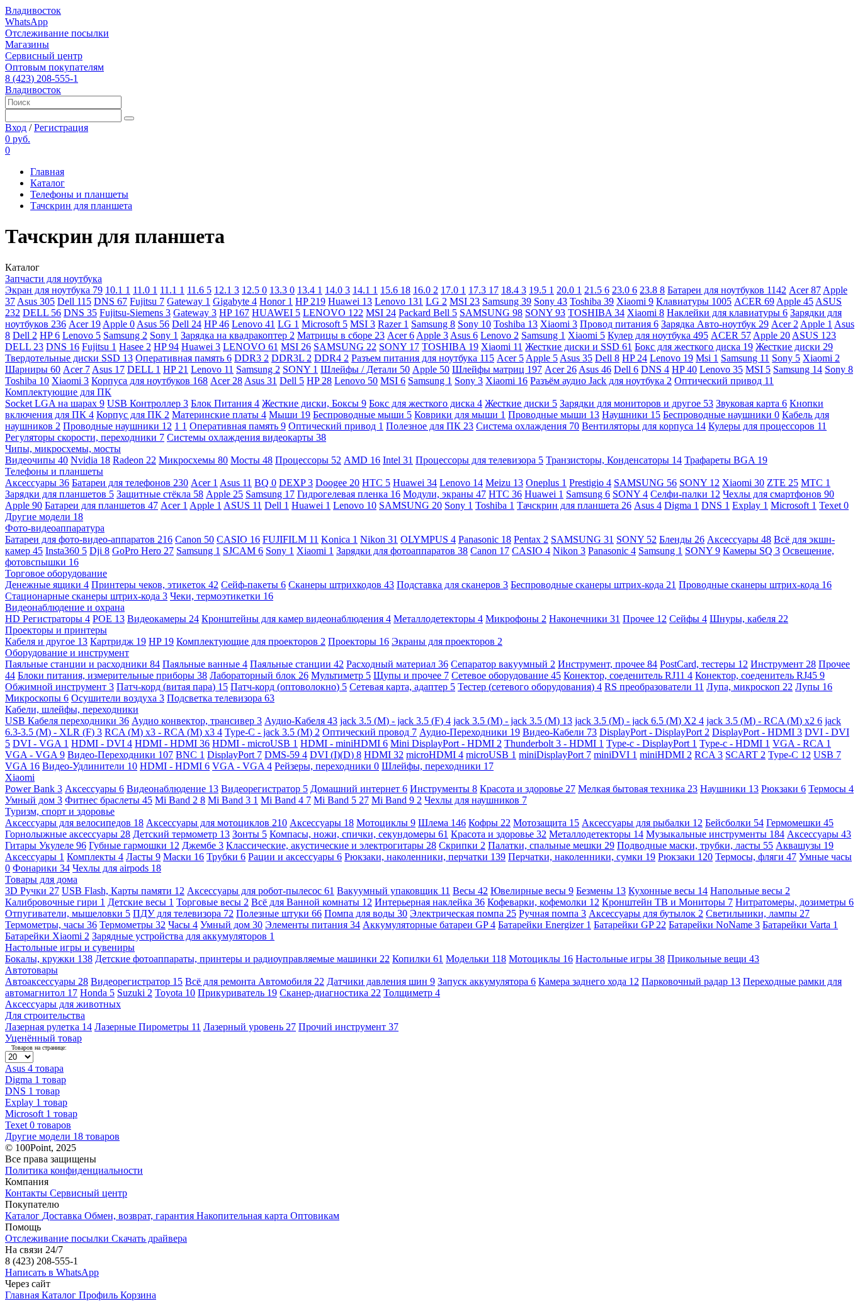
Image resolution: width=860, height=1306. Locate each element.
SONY (545, 312)
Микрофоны (515, 618)
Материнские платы (219, 414)
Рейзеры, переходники (326, 766)
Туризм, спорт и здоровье (60, 811)
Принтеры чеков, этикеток (154, 584)
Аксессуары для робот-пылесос (260, 890)
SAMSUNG (491, 312)
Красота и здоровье (527, 788)
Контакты (27, 1193)
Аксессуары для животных (63, 1004)
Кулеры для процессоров (767, 426)
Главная (47, 171)
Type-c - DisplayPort (651, 743)
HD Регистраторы (47, 618)
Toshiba (592, 301)
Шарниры (32, 369)
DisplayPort (234, 754)
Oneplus (546, 482)
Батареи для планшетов (101, 505)
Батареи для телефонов (130, 482)
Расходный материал (397, 664)
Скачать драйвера (149, 1238)
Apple (794, 301)
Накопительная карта (243, 1215)
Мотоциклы (386, 822)
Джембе (202, 845)
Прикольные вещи (713, 958)
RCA (708, 754)
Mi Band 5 (341, 800)
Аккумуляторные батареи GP (429, 924)
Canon (194, 539)
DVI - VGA (41, 743)
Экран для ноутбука (54, 290)
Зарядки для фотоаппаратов (402, 550)
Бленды (681, 539)
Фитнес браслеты (108, 800)
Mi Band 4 (286, 800)
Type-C (789, 754)
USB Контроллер (147, 403)
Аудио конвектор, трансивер (197, 720)
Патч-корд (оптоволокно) (288, 686)
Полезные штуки (279, 913)
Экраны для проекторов (447, 641)
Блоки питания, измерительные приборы (112, 675)
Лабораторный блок (259, 675)
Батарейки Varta (800, 924)
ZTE (782, 482)
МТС (815, 482)
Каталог (47, 183)
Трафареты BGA (725, 460)
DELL (42, 312)
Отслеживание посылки (57, 33)
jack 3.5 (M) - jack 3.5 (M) (512, 720)
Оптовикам (314, 1215)
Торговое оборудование (56, 573)
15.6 (395, 290)
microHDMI (434, 754)
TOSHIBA (596, 312)
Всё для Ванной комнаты (311, 902)
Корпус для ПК (132, 414)
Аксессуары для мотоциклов (216, 822)
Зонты (249, 834)
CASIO (238, 539)
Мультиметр (341, 675)
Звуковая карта (751, 403)
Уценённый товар (43, 1038)
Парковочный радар (691, 981)
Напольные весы (750, 890)
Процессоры (308, 460)
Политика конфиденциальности (74, 1170)
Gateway (188, 301)
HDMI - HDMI (172, 743)
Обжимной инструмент (59, 686)
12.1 (226, 290)
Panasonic (484, 539)
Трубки (226, 856)
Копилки (417, 958)
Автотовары (31, 970)
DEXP (296, 482)
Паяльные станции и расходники (82, 664)
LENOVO (333, 312)
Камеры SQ (751, 550)
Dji (99, 550)
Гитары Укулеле (45, 845)
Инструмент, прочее (607, 664)
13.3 (282, 290)
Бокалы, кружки (49, 958)
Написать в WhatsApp (52, 1272)
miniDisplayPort (555, 754)
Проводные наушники (117, 426)
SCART (745, 754)
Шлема (442, 822)
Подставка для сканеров (452, 584)
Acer (805, 290)
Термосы (831, 788)
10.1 (117, 290)
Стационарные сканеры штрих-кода (86, 596)
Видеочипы (36, 460)
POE (109, 618)
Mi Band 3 (233, 800)
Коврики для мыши (460, 414)
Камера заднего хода (588, 981)
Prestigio (590, 482)
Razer (393, 324)
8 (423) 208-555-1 (41, 78)
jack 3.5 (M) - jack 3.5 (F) (395, 720)
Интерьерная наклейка (430, 902)
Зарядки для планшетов (59, 494)
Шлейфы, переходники (438, 766)
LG (436, 301)
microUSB (491, 754)
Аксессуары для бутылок (646, 913)
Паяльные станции (297, 664)
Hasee (135, 346)
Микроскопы (37, 698)
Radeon (134, 460)
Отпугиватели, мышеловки (67, 913)
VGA (22, 766)
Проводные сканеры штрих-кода (755, 584)
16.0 (425, 290)
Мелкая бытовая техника (638, 788)
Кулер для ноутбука (658, 335)
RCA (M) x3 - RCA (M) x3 (163, 732)
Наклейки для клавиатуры (727, 312)
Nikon (379, 539)
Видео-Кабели (560, 732)
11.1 (172, 290)
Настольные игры (620, 958)
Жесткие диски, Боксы (314, 403)
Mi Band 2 (180, 800)
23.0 (624, 290)
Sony (550, 301)
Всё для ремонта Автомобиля (254, 981)
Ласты (143, 856)
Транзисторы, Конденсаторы (614, 460)
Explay (750, 505)
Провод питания (619, 324)
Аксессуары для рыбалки (642, 822)
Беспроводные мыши (362, 414)
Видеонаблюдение (172, 788)
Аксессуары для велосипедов (74, 822)
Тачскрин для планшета (81, 205)
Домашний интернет (358, 788)
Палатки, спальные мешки (551, 845)
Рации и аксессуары (295, 856)
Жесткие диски (794, 346)
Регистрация (61, 127)
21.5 (596, 290)
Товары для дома (41, 879)
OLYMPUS (428, 539)
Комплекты (95, 856)
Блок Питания (225, 403)
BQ (265, 482)
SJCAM (243, 550)
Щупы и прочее (411, 675)
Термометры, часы (51, 924)
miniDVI (615, 754)
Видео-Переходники (120, 754)
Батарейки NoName (714, 924)
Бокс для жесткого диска (694, 346)
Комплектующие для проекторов (250, 641)
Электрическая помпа (463, 913)
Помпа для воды (365, 913)
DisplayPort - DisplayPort (654, 732)
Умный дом (33, 800)
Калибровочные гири (55, 902)
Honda (97, 992)
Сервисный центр (43, 55)
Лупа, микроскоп (749, 686)
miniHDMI (666, 754)
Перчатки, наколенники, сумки (581, 856)
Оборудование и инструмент (67, 652)
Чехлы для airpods (116, 868)
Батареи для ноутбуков (726, 290)
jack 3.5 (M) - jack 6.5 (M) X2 (639, 720)
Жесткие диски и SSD (578, 346)
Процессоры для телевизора (479, 460)
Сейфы (688, 618)
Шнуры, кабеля (749, 618)
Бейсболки (734, 822)
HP (310, 301)
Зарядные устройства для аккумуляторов (183, 936)
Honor (276, 301)
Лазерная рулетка (48, 1026)
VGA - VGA (35, 754)
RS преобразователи (654, 686)
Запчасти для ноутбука (53, 278)
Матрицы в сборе (341, 335)
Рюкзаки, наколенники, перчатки (425, 856)
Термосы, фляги (755, 856)
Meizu (504, 482)
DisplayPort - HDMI (757, 732)
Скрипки (462, 845)
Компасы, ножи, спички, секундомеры (358, 834)
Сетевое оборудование (506, 675)
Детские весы (141, 902)
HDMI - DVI (101, 743)
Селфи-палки (685, 494)
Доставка (63, 1215)
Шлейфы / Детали (365, 369)
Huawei (350, 301)
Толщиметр (411, 992)
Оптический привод (724, 380)
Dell (74, 301)
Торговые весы (212, 902)
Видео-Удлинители (89, 766)
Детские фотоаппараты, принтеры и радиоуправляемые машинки (242, 958)
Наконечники (584, 618)
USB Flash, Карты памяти (123, 890)
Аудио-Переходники (469, 732)
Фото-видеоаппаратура (55, 528)
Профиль (99, 1295)
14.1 (365, 290)
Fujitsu (147, 301)
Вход (15, 127)
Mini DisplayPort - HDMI (446, 743)
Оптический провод (369, 732)
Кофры (489, 822)
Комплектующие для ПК (58, 392)
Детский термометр (181, 834)
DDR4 (331, 358)
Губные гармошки (134, 845)
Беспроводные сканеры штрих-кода (593, 584)
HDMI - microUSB (255, 743)
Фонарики (41, 868)
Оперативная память (183, 358)
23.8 (652, 290)
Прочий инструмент (348, 1026)
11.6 (199, 290)
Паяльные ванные (204, 664)
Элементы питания (312, 924)
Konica (339, 539)
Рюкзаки (783, 788)
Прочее (645, 618)
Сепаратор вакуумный (503, 664)
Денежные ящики (47, 584)
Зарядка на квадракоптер (238, 335)
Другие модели (44, 516)
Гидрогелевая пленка (348, 494)
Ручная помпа (552, 913)
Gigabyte (235, 301)
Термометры (132, 924)
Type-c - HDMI (734, 743)
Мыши (289, 414)
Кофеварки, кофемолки (543, 902)
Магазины (27, 44)
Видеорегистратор (264, 788)
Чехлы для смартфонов (778, 494)
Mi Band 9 (396, 800)
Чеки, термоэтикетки (221, 596)
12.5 (254, 290)
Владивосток (33, 10)
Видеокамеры (163, 618)
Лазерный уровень (249, 1026)
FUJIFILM (291, 539)
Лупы (813, 686)
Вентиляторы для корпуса (644, 426)
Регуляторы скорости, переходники (84, 437)
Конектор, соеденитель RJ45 (760, 675)
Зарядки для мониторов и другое (636, 403)
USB (827, 754)
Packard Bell (428, 312)
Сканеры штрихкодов (341, 584)
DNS (110, 301)
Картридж (118, 641)
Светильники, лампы (758, 913)
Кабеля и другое (46, 641)
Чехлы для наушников (475, 800)
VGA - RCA (801, 743)
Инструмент (783, 664)
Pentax (531, 539)
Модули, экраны (444, 494)
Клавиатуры (694, 301)
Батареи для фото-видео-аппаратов (89, 539)
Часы (183, 924)
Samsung (506, 301)
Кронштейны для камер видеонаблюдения (296, 618)
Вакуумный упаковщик (393, 890)
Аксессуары (37, 482)
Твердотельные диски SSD (69, 358)
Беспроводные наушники (721, 414)
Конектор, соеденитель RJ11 (628, 675)
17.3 (483, 290)
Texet (834, 505)
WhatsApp (26, 21)
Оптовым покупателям (54, 67)
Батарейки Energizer (544, 924)
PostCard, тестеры (704, 664)
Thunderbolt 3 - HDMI (554, 743)
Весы (470, 890)
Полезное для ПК (429, 426)
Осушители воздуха (117, 698)
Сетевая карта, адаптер (402, 686)
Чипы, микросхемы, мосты (63, 448)
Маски (183, 856)
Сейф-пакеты (253, 584)
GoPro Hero (143, 550)
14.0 (337, 290)
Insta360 (66, 550)
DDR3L (291, 358)
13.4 (309, 290)
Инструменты (443, 788)
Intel (398, 460)
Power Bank (33, 788)
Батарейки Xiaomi (47, 936)
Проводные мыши (553, 414)
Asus (36, 301)
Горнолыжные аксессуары (67, 834)
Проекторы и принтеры (56, 630)
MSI (465, 301)
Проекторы (358, 641)
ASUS (814, 335)
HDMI (384, 754)
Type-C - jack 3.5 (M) (272, 732)
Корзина (138, 1295)
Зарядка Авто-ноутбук (715, 324)
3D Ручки (32, 890)
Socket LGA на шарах (55, 403)
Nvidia (90, 460)
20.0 (569, 290)
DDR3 (251, 358)
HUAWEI (276, 312)
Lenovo (399, 301)
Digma (681, 505)
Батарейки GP (630, 924)
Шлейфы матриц (497, 369)
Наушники (631, 414)
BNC (190, 754)
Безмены (601, 890)
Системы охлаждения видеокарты (246, 437)
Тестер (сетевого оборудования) (530, 686)
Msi (707, 358)
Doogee (337, 482)
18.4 (513, 290)
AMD (362, 460)
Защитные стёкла (159, 494)
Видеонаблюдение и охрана (65, 607)
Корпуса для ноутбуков (149, 380)
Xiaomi (634, 301)
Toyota (175, 992)
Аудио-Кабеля (300, 720)
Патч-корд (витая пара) (172, 686)
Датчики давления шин (381, 981)
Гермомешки (800, 822)
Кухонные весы (668, 890)
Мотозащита (546, 822)
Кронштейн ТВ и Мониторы (667, 902)
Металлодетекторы (438, 618)
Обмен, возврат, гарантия (140, 1215)
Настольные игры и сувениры (70, 947)
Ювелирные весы (532, 890)
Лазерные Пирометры (147, 1026)
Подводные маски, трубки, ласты (695, 845)
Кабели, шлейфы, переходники (72, 709)
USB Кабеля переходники (67, 720)
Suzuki (134, 992)
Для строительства (45, 1015)
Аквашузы (805, 845)
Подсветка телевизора (220, 698)
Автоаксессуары (46, 981)
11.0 (145, 290)
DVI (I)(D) (335, 754)
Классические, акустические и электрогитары (331, 845)
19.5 (541, 290)
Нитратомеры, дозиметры (794, 902)
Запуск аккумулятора (487, 981)
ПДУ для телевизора (183, 913)
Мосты (251, 460)
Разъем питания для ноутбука (422, 358)
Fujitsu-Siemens (135, 312)
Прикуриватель (237, 992)
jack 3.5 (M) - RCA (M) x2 (764, 720)
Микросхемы (193, 460)
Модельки (476, 958)
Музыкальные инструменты (715, 834)
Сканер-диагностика (330, 992)
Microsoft (325, 324)
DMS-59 (285, 754)
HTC (376, 482)
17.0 (453, 290)
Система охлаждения (527, 426)
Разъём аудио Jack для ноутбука (601, 380)
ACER (754, 301)
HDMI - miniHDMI (344, 743)
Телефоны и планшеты (79, 194)
